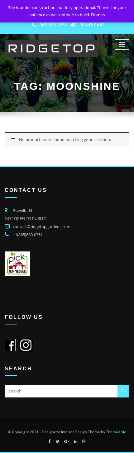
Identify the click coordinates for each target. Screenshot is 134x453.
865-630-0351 (54, 24)
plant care (92, 24)
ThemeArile (116, 432)
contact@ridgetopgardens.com (41, 226)
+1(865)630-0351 (28, 234)
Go (123, 390)
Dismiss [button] (98, 14)
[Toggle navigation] (122, 44)
